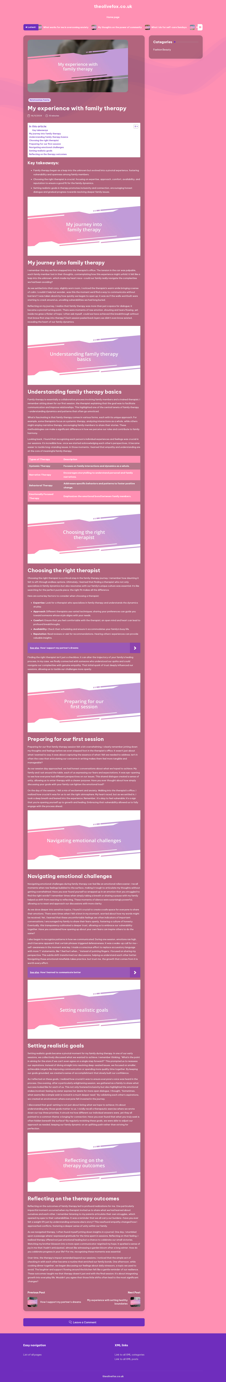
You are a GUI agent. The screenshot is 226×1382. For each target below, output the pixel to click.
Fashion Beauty (162, 49)
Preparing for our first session (45, 144)
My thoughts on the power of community (75, 27)
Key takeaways (40, 130)
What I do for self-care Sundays (124, 27)
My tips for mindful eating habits (169, 27)
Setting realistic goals (40, 150)
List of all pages (32, 1354)
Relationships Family (39, 100)
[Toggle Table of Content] (135, 126)
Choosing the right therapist (44, 140)
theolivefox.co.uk (113, 6)
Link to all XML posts (126, 1359)
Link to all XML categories (129, 1354)
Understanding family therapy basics (48, 137)
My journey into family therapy (45, 133)
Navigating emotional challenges (46, 147)
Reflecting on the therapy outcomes (48, 154)
